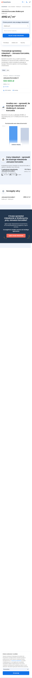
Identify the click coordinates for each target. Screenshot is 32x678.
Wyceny (23, 42)
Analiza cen (15, 42)
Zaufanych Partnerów (16, 660)
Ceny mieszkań (11, 6)
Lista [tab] (8, 70)
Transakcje (6, 42)
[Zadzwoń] (26, 2)
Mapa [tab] (3, 70)
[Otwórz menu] (30, 2)
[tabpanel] (16, 83)
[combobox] (15, 26)
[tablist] (5, 70)
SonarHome (4, 6)
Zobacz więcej (16, 144)
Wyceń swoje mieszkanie (16, 35)
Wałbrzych (18, 6)
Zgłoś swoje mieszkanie (16, 235)
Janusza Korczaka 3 (10, 78)
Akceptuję (16, 673)
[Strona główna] (6, 2)
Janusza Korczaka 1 (8, 197)
